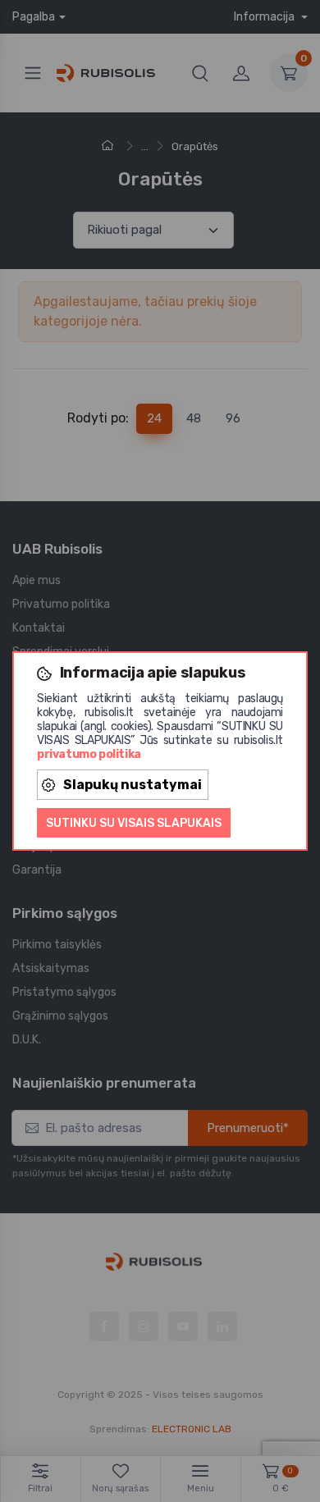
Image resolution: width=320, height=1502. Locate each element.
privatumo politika (89, 754)
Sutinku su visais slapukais (134, 823)
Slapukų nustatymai (132, 784)
